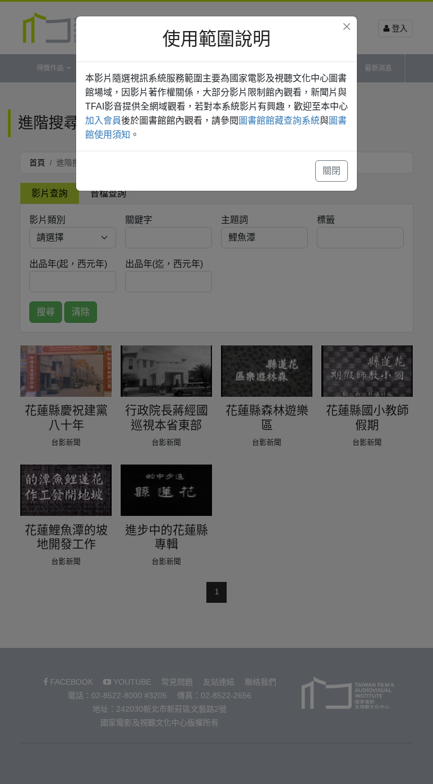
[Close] (347, 26)
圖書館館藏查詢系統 (279, 120)
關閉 (331, 171)
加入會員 (103, 120)
